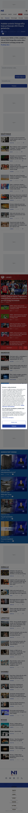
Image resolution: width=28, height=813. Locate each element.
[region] (14, 406)
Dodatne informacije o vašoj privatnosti (13, 406)
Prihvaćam (14, 426)
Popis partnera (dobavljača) (8, 417)
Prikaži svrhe (14, 422)
